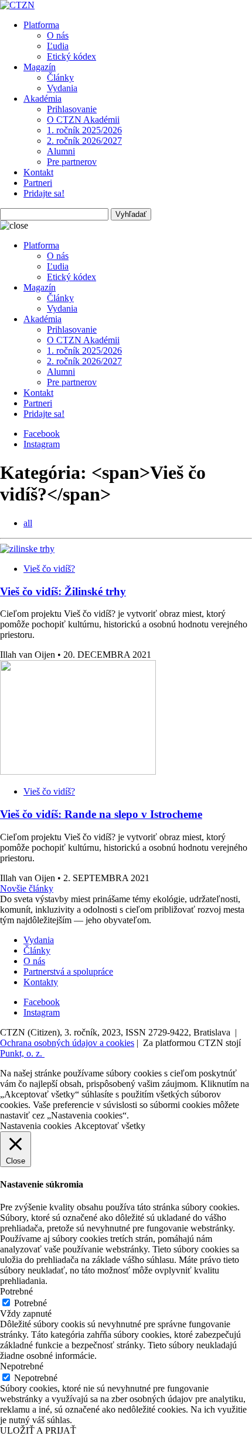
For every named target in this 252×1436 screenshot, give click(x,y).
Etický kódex (71, 56)
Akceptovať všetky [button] (109, 1126)
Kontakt (38, 172)
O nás (58, 35)
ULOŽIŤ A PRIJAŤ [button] (38, 1430)
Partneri (37, 183)
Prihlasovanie (72, 109)
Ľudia (58, 46)
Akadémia (42, 98)
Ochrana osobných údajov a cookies (67, 1043)
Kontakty (40, 982)
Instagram (41, 444)
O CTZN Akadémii (83, 120)
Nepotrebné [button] (21, 1366)
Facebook (41, 434)
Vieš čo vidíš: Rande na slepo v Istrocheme (101, 814)
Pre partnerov (72, 162)
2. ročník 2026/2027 (84, 141)
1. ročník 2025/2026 (84, 130)
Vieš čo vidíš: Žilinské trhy (63, 591)
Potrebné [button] (16, 1291)
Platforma (41, 25)
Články (60, 77)
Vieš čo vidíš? (49, 569)
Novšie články (26, 888)
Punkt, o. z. (22, 1053)
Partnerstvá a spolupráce (68, 971)
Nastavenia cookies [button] (35, 1126)
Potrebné (30, 1303)
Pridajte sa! (43, 193)
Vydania (62, 88)
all (27, 523)
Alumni (61, 151)
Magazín (39, 67)
